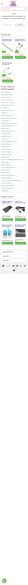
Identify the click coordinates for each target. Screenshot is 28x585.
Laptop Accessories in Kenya (8, 118)
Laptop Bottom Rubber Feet (8, 125)
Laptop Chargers (6, 133)
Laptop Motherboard (7, 151)
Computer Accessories (7, 99)
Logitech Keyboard (5, 170)
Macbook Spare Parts (6, 177)
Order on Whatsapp (7, 57)
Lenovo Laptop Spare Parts (7, 167)
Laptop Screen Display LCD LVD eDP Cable (11, 159)
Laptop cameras (5, 128)
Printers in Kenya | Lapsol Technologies (11, 180)
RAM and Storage (6, 183)
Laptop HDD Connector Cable (8, 141)
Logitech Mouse (5, 172)
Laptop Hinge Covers (6, 144)
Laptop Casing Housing (7, 131)
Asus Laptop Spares (6, 97)
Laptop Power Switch (6, 154)
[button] (4, 581)
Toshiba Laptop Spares (6, 188)
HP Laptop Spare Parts (6, 115)
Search (25, 8)
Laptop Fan (5, 138)
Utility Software (4, 190)
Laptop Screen (5, 157)
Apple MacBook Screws (6, 94)
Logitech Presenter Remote (7, 175)
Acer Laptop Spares (6, 92)
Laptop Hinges (5, 146)
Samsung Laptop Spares (7, 185)
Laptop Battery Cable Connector (9, 123)
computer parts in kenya (7, 102)
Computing (4, 107)
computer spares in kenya (7, 105)
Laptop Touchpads (5, 164)
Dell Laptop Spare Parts (7, 110)
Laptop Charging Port (6, 136)
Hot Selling (3, 112)
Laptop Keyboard (6, 149)
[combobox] (12, 8)
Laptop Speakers (5, 162)
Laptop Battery (5, 120)
